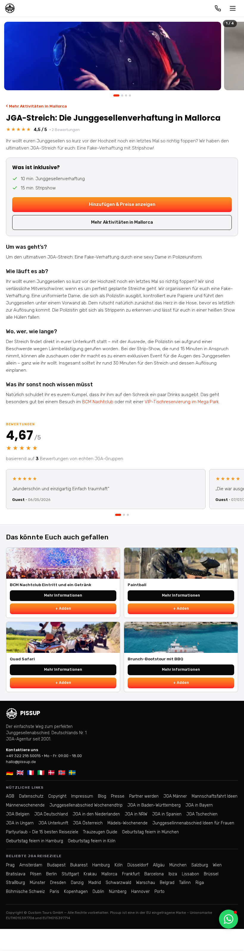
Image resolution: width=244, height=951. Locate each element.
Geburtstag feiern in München (150, 832)
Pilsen (35, 874)
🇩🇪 (9, 773)
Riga (199, 882)
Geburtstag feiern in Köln (91, 840)
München (178, 865)
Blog (102, 796)
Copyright (57, 796)
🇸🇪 (72, 773)
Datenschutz (31, 796)
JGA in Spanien (167, 814)
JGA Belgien (17, 814)
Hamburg (101, 865)
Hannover (140, 891)
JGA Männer (175, 796)
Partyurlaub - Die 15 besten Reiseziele (42, 832)
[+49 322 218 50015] (217, 8)
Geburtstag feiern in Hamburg (34, 840)
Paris (54, 891)
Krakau (90, 874)
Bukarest (78, 865)
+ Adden (63, 608)
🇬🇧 (20, 773)
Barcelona (154, 874)
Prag (10, 865)
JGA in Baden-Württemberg (154, 805)
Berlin (51, 874)
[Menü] (232, 8)
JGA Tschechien (202, 814)
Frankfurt (131, 874)
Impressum (82, 796)
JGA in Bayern (199, 805)
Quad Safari (22, 658)
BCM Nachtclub (97, 401)
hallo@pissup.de (21, 761)
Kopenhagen (76, 891)
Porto (159, 891)
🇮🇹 (41, 773)
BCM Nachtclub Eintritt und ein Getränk (50, 584)
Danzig (77, 882)
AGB (10, 796)
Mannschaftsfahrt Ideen (214, 796)
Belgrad (167, 882)
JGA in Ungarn (20, 823)
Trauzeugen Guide (100, 832)
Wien (217, 865)
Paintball (137, 584)
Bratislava (15, 874)
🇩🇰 (51, 773)
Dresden (58, 882)
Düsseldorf (137, 865)
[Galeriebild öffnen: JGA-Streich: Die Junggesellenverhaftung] (112, 56)
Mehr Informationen (63, 595)
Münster (37, 882)
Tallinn (185, 882)
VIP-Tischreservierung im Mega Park (182, 401)
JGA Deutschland (51, 814)
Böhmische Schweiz (25, 891)
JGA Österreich (88, 823)
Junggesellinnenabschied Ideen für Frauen (193, 823)
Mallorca (109, 874)
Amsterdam (30, 865)
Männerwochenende (25, 805)
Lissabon (190, 874)
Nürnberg (117, 891)
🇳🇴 (61, 773)
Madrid (94, 882)
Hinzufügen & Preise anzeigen (122, 204)
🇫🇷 (30, 773)
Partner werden (144, 796)
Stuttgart (70, 874)
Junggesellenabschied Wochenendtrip (86, 805)
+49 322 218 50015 (23, 756)
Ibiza (172, 874)
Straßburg (15, 882)
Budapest (56, 865)
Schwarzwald (118, 882)
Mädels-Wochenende (127, 823)
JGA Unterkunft (53, 823)
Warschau (145, 882)
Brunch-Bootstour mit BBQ (155, 658)
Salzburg (199, 865)
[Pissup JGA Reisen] (10, 8)
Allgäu (159, 865)
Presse (117, 796)
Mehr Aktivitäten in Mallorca (36, 106)
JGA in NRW (136, 814)
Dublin (98, 891)
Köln (119, 865)
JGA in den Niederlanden (96, 814)
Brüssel (211, 874)
